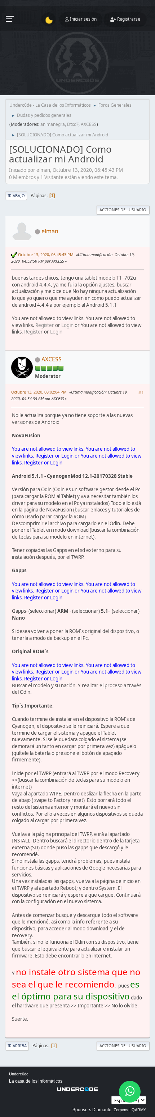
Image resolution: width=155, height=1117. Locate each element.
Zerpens (121, 1110)
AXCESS (89, 124)
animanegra (52, 124)
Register (44, 325)
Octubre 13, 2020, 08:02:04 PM (39, 392)
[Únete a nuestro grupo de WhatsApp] (130, 1092)
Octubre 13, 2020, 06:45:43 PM (46, 254)
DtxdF (73, 124)
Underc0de (18, 1074)
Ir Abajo (16, 195)
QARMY (139, 1110)
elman (49, 231)
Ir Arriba (17, 1045)
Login (67, 325)
